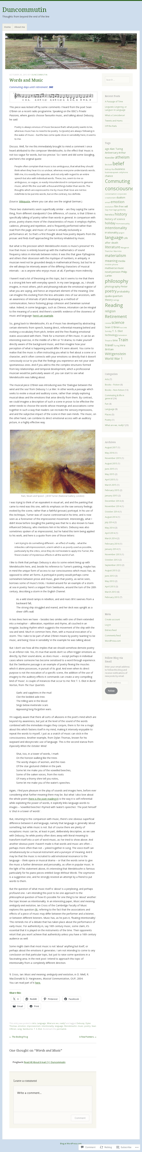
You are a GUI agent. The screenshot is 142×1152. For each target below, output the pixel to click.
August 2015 (111, 463)
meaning (111, 261)
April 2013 (110, 586)
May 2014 (109, 527)
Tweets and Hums (113, 120)
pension (116, 271)
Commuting (117, 181)
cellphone (123, 172)
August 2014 (111, 517)
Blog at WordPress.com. (71, 1143)
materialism (115, 255)
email (107, 202)
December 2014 (113, 500)
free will (123, 206)
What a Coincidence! (115, 115)
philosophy (116, 281)
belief (118, 163)
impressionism (34, 1026)
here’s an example (43, 315)
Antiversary (111, 152)
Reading (114, 305)
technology (111, 335)
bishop (108, 169)
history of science (115, 219)
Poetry (108, 419)
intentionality (48, 1026)
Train (123, 339)
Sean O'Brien (112, 327)
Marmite (118, 251)
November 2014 (113, 506)
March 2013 (110, 591)
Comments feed (113, 635)
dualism (120, 197)
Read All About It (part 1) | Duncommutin (44, 1062)
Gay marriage (111, 210)
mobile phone (111, 264)
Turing (116, 345)
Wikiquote (24, 201)
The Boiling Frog (18, 1036)
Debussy (81, 1023)
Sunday (108, 331)
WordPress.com (113, 640)
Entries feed (111, 630)
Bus (113, 169)
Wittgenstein (115, 353)
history (121, 214)
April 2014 (110, 533)
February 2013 (112, 597)
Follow (111, 690)
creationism (110, 198)
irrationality (111, 232)
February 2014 (112, 543)
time (115, 340)
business (120, 169)
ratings (116, 300)
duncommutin (39, 74)
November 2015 (113, 458)
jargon (121, 233)
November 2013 (113, 554)
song (19, 1029)
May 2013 (109, 581)
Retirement (116, 316)
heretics (109, 214)
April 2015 (110, 479)
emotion (22, 1026)
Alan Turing (116, 148)
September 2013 (113, 565)
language (59, 1026)
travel (109, 345)
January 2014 (111, 549)
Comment (80, 1117)
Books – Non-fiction (114, 390)
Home (7, 26)
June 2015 (109, 468)
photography (112, 286)
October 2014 (112, 511)
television (122, 335)
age (107, 148)
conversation (111, 194)
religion (110, 311)
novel (108, 271)
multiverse (111, 268)
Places (108, 414)
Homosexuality (123, 223)
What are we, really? (56, 1023)
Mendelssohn (70, 1026)
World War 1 (114, 358)
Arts (34, 1023)
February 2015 (112, 490)
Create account (112, 619)
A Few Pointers (87, 1036)
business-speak (111, 172)
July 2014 (109, 522)
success (123, 327)
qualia (108, 296)
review (108, 323)
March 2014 (110, 538)
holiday (110, 223)
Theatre (108, 340)
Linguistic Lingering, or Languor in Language (116, 108)
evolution (109, 206)
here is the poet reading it (43, 798)
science (118, 322)
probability (123, 291)
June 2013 (109, 575)
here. (38, 982)
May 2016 (109, 452)
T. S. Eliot (38, 1029)
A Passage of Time (114, 101)
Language (41, 1023)
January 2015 (111, 495)
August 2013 (111, 570)
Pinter (124, 286)
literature (112, 247)
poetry (87, 1026)
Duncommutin (24, 9)
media (121, 261)
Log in (108, 624)
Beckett (108, 164)
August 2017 (111, 447)
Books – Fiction (112, 384)
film (116, 206)
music (80, 1026)
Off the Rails (111, 126)
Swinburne (28, 1029)
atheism (122, 157)
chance (109, 176)
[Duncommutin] (71, 51)
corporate (122, 194)
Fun (106, 403)
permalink (61, 1029)
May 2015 (109, 474)
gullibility (122, 210)
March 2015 (110, 484)
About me (19, 26)
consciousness (122, 188)
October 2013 (112, 559)
